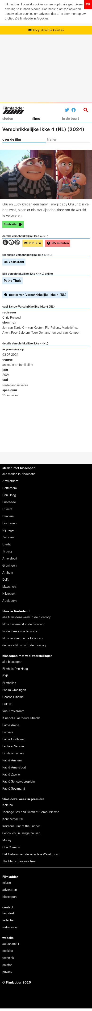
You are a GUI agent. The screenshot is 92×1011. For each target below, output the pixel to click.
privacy (7, 972)
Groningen (9, 565)
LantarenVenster (13, 746)
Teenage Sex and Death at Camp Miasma (30, 812)
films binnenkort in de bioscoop (23, 624)
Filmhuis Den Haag (15, 669)
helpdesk (8, 913)
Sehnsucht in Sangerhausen (21, 833)
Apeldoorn (9, 601)
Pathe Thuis (12, 281)
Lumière (7, 732)
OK (88, 4)
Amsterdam (10, 481)
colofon (7, 965)
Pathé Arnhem (12, 760)
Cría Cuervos (11, 847)
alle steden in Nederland (19, 474)
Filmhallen (9, 683)
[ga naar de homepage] (13, 109)
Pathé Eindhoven (13, 739)
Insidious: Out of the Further (21, 826)
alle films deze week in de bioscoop (26, 617)
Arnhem (7, 572)
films (36, 118)
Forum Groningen (14, 690)
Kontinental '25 (12, 819)
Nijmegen (8, 530)
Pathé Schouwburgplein (18, 781)
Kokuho (7, 805)
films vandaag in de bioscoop (22, 638)
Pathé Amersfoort (14, 767)
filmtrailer (11, 224)
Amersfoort (9, 558)
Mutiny (6, 840)
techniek (8, 958)
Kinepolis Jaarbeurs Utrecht (21, 718)
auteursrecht (10, 944)
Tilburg (7, 551)
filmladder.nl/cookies (34, 18)
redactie (7, 920)
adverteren (9, 890)
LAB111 (7, 704)
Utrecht (7, 509)
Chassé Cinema (13, 697)
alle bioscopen (12, 662)
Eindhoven (9, 523)
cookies (7, 951)
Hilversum (9, 594)
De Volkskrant (14, 262)
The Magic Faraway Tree (18, 861)
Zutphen (8, 537)
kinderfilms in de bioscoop (20, 631)
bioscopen (9, 897)
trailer (51, 139)
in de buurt (70, 118)
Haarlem (8, 516)
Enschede (9, 502)
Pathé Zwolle (11, 774)
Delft (5, 580)
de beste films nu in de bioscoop (24, 645)
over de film (11, 139)
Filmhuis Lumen (13, 753)
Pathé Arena (10, 725)
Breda (6, 544)
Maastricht (9, 587)
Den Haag (9, 495)
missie (6, 883)
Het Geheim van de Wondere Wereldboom (31, 854)
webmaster (9, 927)
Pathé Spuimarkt (13, 788)
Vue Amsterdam (13, 711)
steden (7, 118)
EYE (5, 676)
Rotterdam (9, 488)
